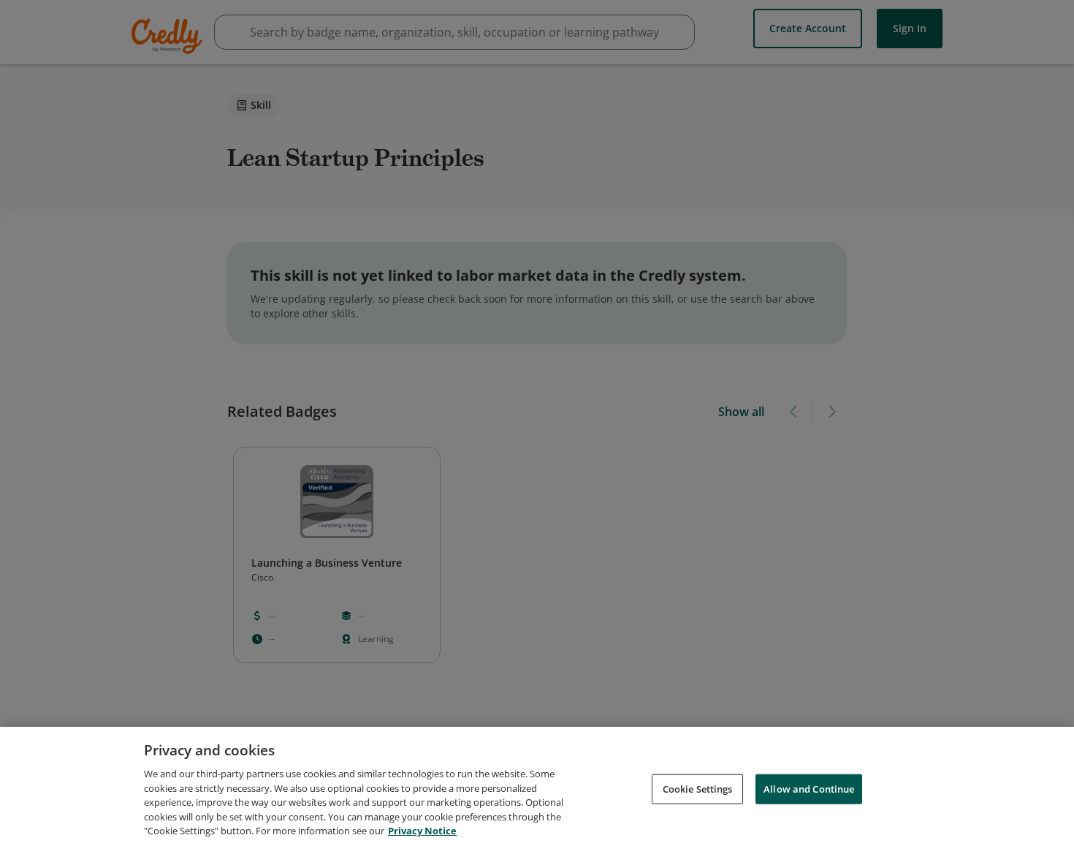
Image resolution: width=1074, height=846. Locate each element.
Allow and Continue (808, 788)
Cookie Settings (698, 788)
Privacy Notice (422, 830)
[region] (537, 786)
